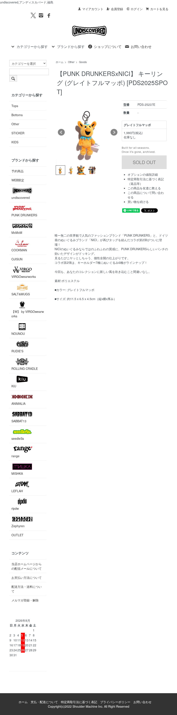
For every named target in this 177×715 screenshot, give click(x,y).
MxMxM (16, 232)
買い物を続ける (138, 201)
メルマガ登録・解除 (25, 600)
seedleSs (17, 438)
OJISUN (16, 259)
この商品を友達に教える (144, 188)
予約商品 (17, 171)
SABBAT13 (18, 421)
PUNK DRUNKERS (24, 215)
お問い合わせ (141, 46)
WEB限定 (17, 180)
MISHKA (17, 473)
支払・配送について (44, 702)
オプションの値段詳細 (143, 174)
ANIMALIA (18, 403)
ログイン (137, 9)
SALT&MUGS (20, 294)
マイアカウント (92, 9)
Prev (61, 132)
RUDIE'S (17, 351)
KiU (13, 386)
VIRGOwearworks (23, 276)
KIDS (14, 142)
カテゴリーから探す (32, 46)
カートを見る (159, 9)
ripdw (15, 508)
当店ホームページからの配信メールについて (26, 566)
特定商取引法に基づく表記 (79, 702)
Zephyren (18, 526)
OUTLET (17, 535)
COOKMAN (19, 250)
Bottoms (17, 115)
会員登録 (117, 9)
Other (71, 62)
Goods (83, 62)
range (15, 456)
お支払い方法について (26, 577)
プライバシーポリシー (115, 702)
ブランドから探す (71, 46)
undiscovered (20, 197)
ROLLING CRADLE (24, 368)
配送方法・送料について (26, 588)
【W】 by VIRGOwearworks (27, 313)
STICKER (17, 133)
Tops (14, 106)
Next (114, 132)
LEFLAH (17, 491)
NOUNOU (18, 333)
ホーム (59, 62)
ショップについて (108, 46)
